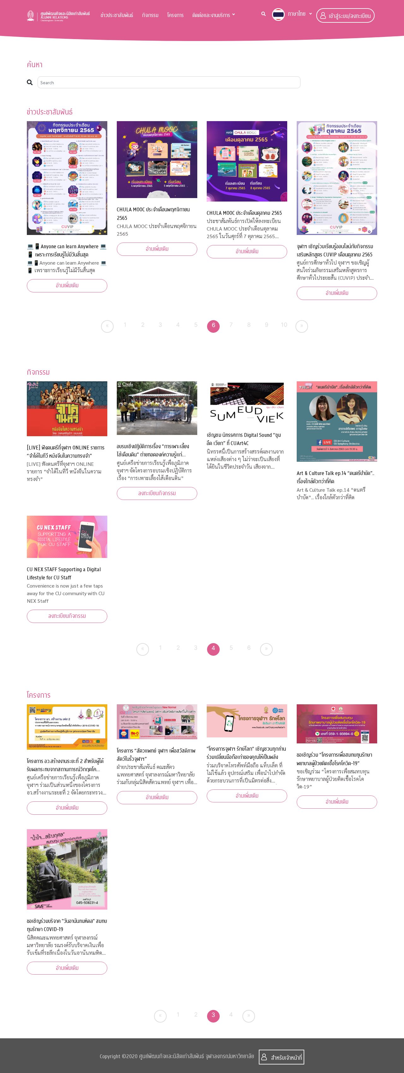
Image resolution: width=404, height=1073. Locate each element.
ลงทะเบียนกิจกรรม (157, 493)
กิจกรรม (150, 15)
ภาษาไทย (297, 14)
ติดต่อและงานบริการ (211, 15)
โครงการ (175, 15)
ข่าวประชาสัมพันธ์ (117, 15)
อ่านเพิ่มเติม (67, 286)
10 (284, 324)
